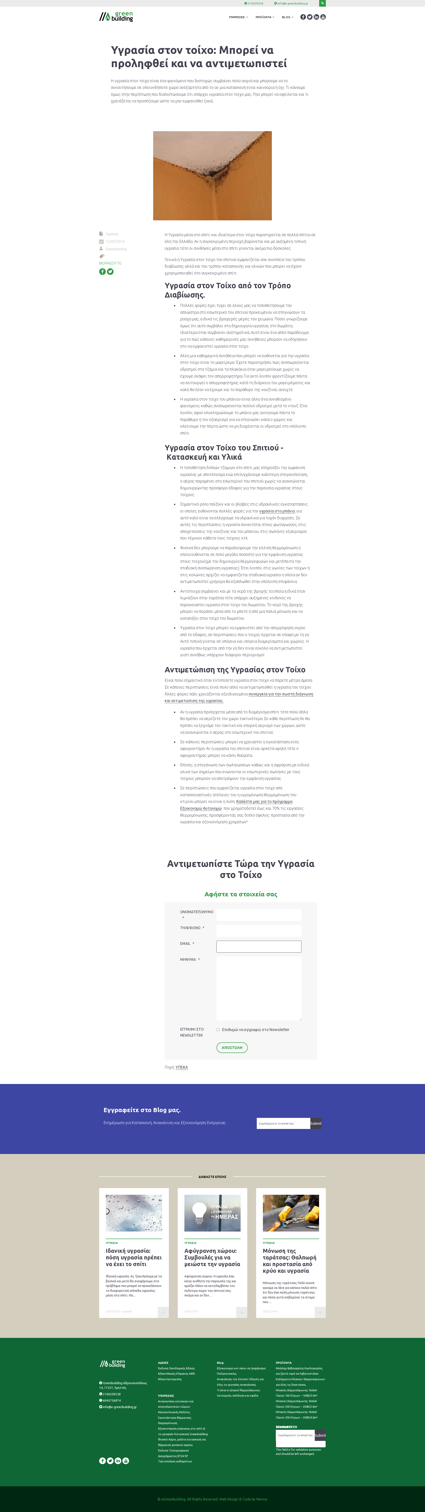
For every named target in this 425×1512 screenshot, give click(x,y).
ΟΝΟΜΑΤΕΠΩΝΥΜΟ (196, 915)
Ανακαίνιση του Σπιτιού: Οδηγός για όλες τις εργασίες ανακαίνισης (240, 1382)
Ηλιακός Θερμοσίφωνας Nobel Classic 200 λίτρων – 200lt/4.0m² (297, 1414)
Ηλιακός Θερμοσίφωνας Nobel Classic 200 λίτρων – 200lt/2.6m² (297, 1403)
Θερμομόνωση (167, 1422)
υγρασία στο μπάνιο (277, 511)
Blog (220, 1362)
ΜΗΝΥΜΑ (190, 959)
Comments (284, 1427)
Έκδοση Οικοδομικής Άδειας (176, 1368)
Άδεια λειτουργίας (170, 1379)
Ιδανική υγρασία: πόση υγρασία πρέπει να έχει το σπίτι (134, 1257)
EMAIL (187, 944)
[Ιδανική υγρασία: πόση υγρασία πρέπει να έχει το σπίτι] (134, 1213)
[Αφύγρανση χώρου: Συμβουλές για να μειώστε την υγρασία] (212, 1213)
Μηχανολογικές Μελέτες (174, 1412)
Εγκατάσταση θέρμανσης (174, 1417)
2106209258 (255, 3)
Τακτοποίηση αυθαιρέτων (175, 1461)
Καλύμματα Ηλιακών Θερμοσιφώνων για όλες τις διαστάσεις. (300, 1382)
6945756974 (112, 1400)
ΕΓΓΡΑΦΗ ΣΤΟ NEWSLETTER (192, 1032)
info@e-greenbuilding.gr (293, 3)
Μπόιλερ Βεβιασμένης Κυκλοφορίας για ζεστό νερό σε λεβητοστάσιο (299, 1371)
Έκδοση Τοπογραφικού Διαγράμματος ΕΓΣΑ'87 (173, 1453)
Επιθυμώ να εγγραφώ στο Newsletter (255, 1029)
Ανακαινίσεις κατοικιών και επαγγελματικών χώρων (175, 1404)
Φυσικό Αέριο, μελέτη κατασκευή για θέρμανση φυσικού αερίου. (182, 1442)
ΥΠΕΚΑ (182, 1067)
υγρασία (127, 1311)
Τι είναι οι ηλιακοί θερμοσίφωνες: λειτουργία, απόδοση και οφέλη (238, 1393)
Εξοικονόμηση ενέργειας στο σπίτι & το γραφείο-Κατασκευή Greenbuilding (183, 1431)
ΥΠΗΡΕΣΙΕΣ (166, 1395)
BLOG (286, 17)
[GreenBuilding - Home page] (124, 1369)
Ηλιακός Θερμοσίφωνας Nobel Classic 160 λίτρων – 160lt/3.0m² (297, 1393)
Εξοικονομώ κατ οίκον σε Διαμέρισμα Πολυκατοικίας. (241, 1371)
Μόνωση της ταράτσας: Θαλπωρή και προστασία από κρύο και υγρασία (290, 1261)
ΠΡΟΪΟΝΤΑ (284, 1362)
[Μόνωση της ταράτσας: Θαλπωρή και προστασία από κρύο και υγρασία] (291, 1213)
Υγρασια (112, 1242)
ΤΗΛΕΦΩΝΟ (192, 928)
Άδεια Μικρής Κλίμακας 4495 (176, 1373)
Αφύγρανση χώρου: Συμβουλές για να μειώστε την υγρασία (212, 1257)
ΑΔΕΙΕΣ (163, 1362)
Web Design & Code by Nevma (243, 1499)
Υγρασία (112, 234)
